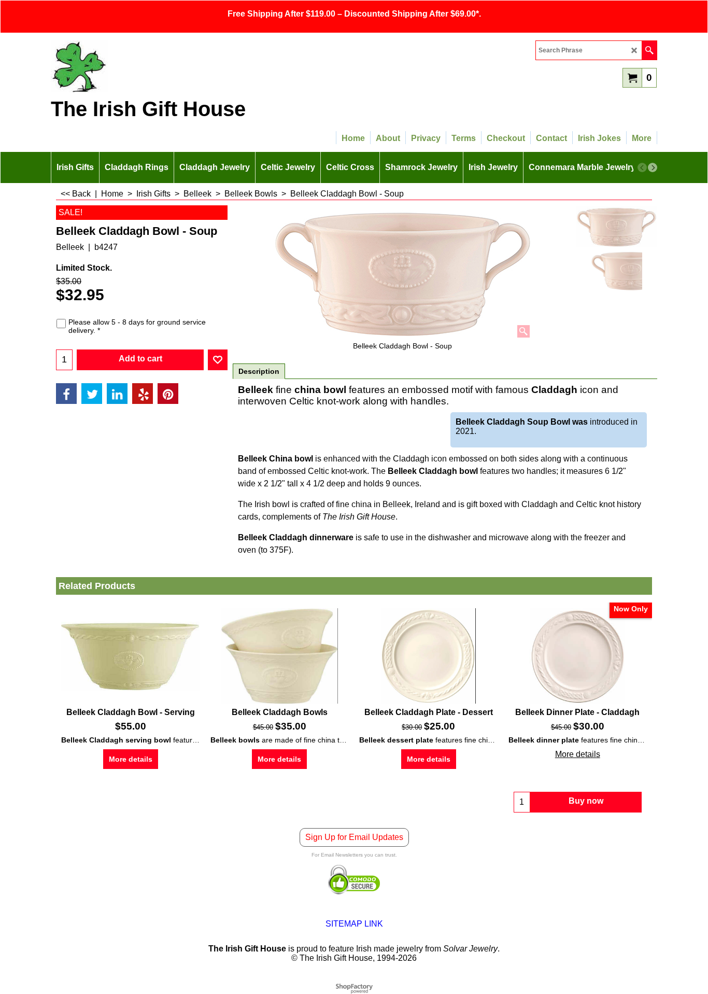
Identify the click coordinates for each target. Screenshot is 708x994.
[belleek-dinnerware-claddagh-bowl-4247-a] (616, 270)
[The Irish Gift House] (141, 66)
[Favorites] (218, 360)
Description (258, 371)
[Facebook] (66, 393)
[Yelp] (142, 393)
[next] (652, 167)
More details (130, 759)
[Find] (649, 50)
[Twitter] (91, 393)
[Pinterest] (168, 393)
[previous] (642, 167)
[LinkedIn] (117, 393)
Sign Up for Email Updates (354, 837)
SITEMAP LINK (354, 923)
